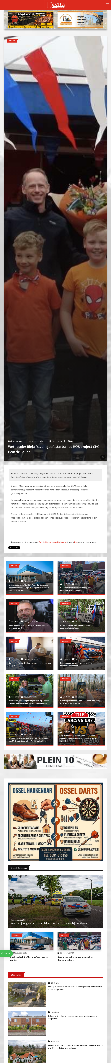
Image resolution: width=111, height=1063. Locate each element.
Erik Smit (15, 581)
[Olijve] (80, 19)
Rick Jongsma (16, 441)
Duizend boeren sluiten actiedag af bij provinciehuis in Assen (76, 626)
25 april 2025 (56, 441)
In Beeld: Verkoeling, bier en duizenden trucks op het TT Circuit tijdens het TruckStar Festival (29, 739)
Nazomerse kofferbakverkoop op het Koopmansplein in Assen (75, 588)
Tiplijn (6, 953)
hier (76, 542)
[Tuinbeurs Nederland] (55, 821)
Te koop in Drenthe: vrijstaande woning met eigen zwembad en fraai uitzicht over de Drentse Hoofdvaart (75, 1046)
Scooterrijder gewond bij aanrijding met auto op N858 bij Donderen (49, 923)
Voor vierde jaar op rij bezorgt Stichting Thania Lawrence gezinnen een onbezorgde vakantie (29, 701)
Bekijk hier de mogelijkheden (52, 542)
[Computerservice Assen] (30, 19)
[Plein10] (55, 761)
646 (71, 441)
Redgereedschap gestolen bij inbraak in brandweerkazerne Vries (77, 664)
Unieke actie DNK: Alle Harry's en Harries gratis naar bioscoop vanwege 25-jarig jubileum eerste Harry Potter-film (29, 587)
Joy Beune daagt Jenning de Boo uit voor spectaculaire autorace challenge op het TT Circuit (78, 738)
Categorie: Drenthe (35, 441)
